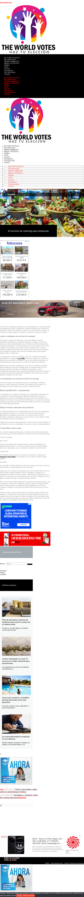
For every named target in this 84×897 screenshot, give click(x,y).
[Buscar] (29, 564)
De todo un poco (12, 58)
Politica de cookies (28, 895)
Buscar (2, 564)
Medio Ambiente (11, 61)
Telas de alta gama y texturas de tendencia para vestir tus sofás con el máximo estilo (16, 622)
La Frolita (21, 358)
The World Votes (6, 2)
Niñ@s (7, 65)
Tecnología (9, 72)
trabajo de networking (8, 457)
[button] (16, 571)
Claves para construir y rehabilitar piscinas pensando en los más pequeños (15, 700)
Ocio (6, 67)
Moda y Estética (12, 63)
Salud (7, 69)
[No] (35, 896)
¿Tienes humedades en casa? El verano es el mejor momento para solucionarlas (16, 661)
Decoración (10, 59)
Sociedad (8, 70)
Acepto (19, 895)
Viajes (7, 74)
